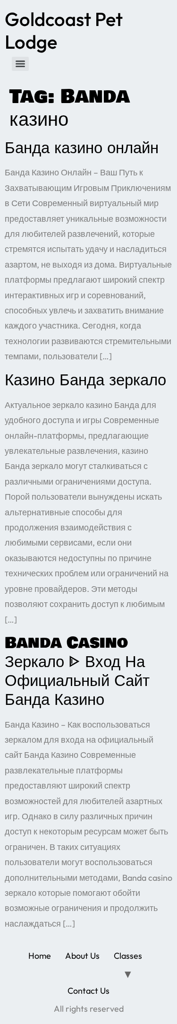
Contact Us (88, 990)
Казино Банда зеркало (85, 380)
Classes (128, 955)
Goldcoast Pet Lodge (64, 30)
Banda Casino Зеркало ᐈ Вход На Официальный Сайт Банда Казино (77, 671)
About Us (82, 955)
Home (39, 955)
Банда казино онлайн (82, 148)
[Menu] (20, 64)
